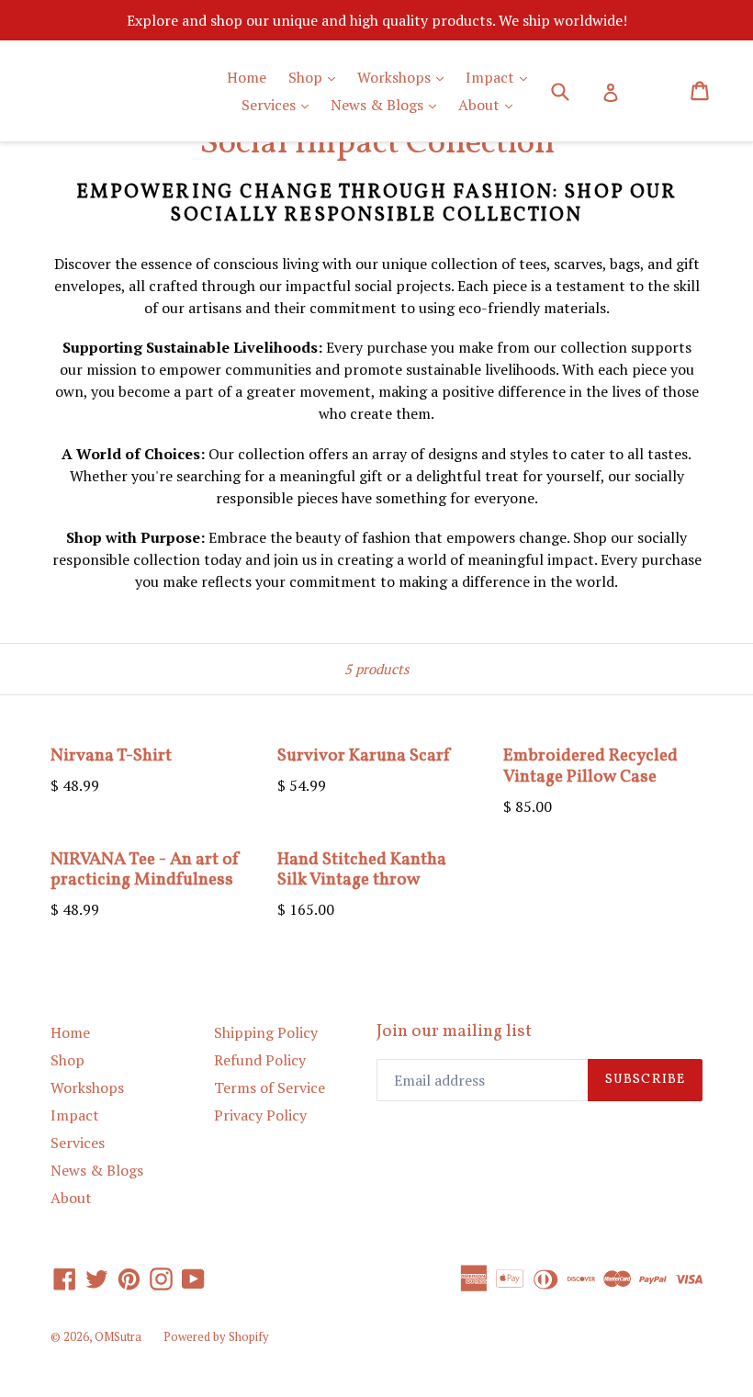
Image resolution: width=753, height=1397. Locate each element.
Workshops (405, 76)
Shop (316, 76)
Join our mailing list (454, 1031)
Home (246, 77)
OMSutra (118, 1336)
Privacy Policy (260, 1115)
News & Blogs (388, 104)
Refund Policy (260, 1060)
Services (280, 104)
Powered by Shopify (216, 1336)
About (490, 104)
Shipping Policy (266, 1032)
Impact (501, 76)
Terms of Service (269, 1087)
